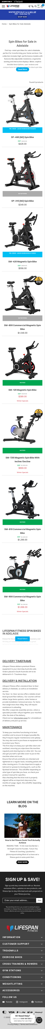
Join (39, 900)
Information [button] (11, 937)
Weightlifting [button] (12, 984)
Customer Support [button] (16, 944)
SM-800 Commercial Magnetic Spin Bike (22, 327)
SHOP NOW (22, 17)
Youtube (9, 1002)
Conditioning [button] (11, 977)
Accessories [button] (11, 991)
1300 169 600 (25, 1018)
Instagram (23, 1002)
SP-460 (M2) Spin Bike (22, 137)
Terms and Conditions (28, 1024)
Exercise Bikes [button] (12, 957)
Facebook (38, 1002)
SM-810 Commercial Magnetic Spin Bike (22, 531)
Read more (23, 862)
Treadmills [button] (10, 951)
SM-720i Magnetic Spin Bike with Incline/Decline (23, 459)
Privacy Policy (13, 1024)
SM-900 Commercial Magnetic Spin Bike (22, 598)
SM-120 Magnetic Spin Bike (22, 390)
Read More (22, 69)
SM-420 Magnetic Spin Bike (22, 262)
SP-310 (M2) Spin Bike (22, 201)
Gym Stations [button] (11, 971)
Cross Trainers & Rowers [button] (20, 964)
